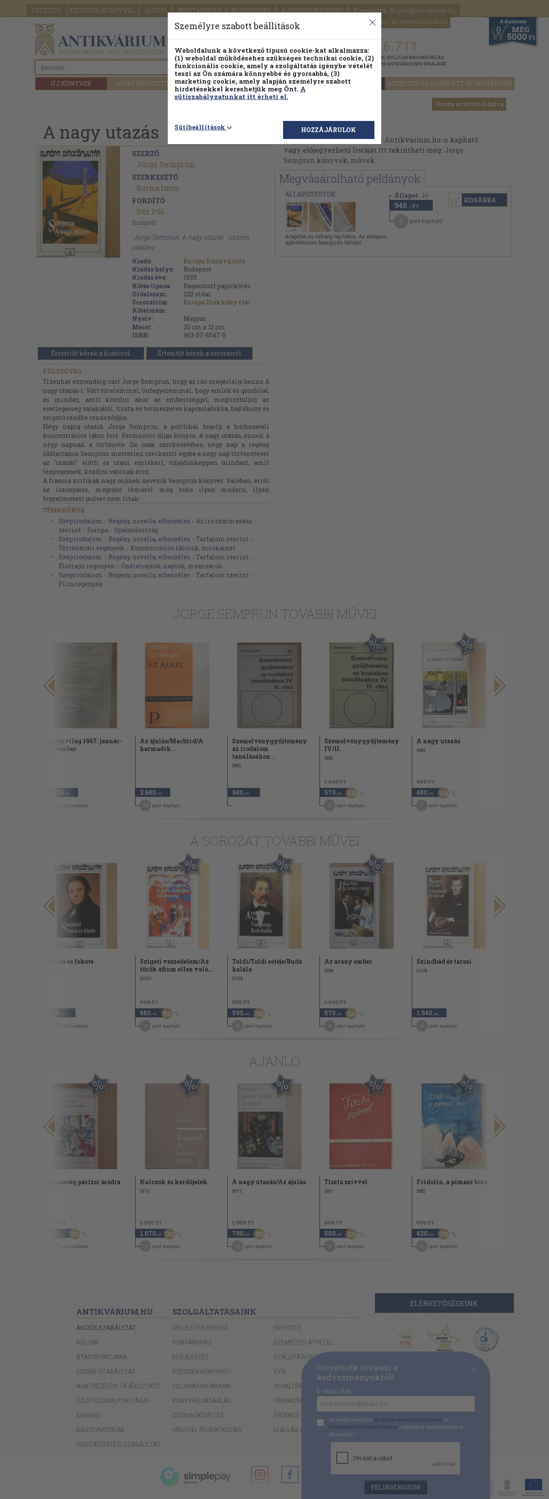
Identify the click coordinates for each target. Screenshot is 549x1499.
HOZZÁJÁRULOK (328, 130)
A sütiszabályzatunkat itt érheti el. (240, 92)
